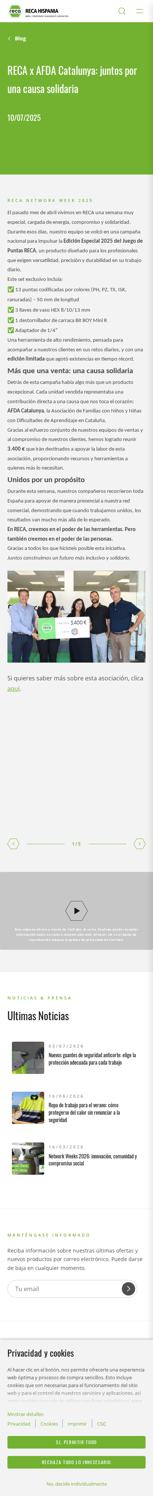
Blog (20, 38)
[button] (13, 844)
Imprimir (77, 1423)
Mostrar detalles (25, 1414)
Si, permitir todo (76, 1442)
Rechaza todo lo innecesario (76, 1462)
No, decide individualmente (76, 1483)
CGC (101, 1423)
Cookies (49, 1423)
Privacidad (18, 1423)
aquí (13, 688)
